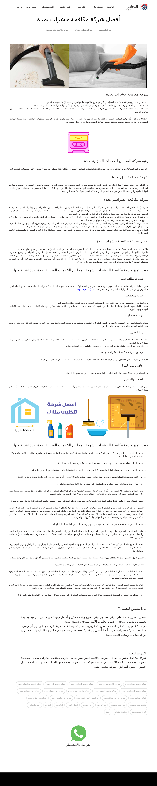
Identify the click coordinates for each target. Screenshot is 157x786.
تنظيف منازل (96, 7)
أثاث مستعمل (47, 7)
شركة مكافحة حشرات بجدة (57, 30)
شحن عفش (64, 7)
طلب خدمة (31, 7)
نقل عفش (79, 7)
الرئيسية (110, 7)
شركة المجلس (105, 30)
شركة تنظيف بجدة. (85, 289)
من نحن (19, 7)
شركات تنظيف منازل (83, 30)
